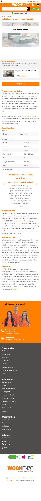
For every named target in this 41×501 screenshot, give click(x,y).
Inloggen (4, 385)
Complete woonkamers (10, 370)
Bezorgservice (6, 392)
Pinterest (7, 444)
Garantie (15, 289)
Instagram (7, 441)
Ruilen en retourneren (9, 401)
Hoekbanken (6, 351)
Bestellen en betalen (8, 395)
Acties (4, 373)
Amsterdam (6, 420)
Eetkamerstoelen (7, 367)
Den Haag (5, 423)
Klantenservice (6, 382)
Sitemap (32, 478)
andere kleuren (33, 116)
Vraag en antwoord (8, 388)
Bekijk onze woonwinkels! (33, 1)
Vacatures (5, 411)
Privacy (25, 478)
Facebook (6, 438)
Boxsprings (5, 357)
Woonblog (10, 480)
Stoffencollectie (7, 408)
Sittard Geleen (6, 429)
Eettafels (5, 364)
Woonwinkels (8, 416)
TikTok (6, 447)
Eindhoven (5, 426)
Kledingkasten (6, 354)
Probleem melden (8, 398)
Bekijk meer (20, 84)
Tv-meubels (6, 361)
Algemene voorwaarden (13, 478)
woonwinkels (18, 221)
